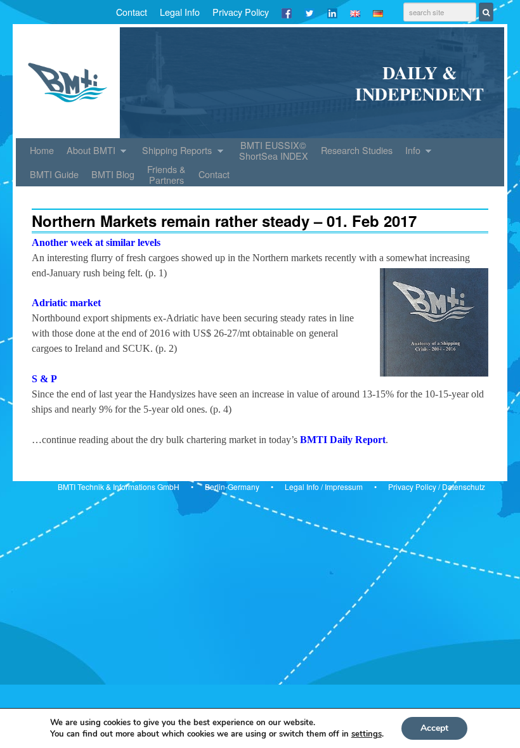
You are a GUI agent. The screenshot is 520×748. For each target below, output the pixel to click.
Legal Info (180, 11)
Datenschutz (463, 486)
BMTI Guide (54, 174)
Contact (131, 11)
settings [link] (366, 734)
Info (409, 152)
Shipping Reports (174, 152)
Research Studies (357, 150)
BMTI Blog (112, 174)
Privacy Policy (240, 11)
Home (42, 150)
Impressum (344, 486)
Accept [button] (434, 728)
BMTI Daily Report (343, 439)
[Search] (486, 12)
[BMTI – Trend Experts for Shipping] (260, 82)
